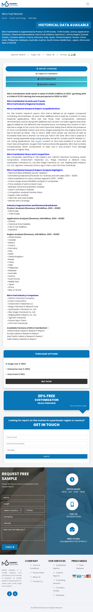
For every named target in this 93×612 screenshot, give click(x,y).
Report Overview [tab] (47, 68)
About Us (36, 577)
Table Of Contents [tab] (47, 73)
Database (60, 595)
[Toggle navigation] (87, 3)
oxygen (38, 141)
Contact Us (37, 581)
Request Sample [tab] (47, 84)
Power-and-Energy (18, 18)
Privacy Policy (38, 572)
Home (4, 18)
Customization (47, 79)
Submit (8, 547)
